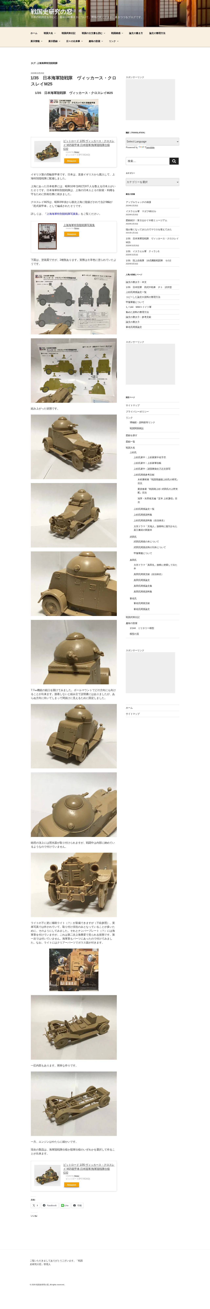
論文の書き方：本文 (136, 282)
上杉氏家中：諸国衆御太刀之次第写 (152, 468)
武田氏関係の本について (146, 541)
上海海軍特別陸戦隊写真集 (79, 225)
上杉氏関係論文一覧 (136, 292)
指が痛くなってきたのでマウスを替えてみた (149, 229)
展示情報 (35, 41)
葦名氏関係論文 (134, 327)
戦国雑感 (115, 33)
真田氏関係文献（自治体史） (149, 574)
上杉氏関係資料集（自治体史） (150, 520)
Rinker (76, 152)
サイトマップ (133, 405)
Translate (150, 147)
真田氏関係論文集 (143, 586)
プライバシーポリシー (137, 411)
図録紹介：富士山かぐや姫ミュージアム (146, 220)
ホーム (34, 33)
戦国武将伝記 (68, 33)
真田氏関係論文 (142, 580)
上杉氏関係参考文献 (144, 474)
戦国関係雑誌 (137, 428)
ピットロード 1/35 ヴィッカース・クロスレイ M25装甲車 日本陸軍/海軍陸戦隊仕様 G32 (88, 145)
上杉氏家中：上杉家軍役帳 (147, 463)
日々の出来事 (73, 41)
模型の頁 (134, 634)
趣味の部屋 (94, 41)
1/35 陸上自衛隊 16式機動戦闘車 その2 (148, 260)
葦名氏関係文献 (142, 603)
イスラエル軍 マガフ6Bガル (141, 211)
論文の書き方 (136, 33)
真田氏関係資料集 (143, 591)
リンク (112, 41)
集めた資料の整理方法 (137, 312)
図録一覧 (130, 441)
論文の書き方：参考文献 (138, 317)
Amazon (71, 160)
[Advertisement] (150, 99)
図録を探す (131, 435)
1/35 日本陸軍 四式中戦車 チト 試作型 (149, 287)
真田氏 (133, 560)
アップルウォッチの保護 (138, 202)
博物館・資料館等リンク (142, 422)
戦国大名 (48, 33)
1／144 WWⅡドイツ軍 (138, 307)
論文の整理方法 (157, 33)
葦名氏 (133, 598)
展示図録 (53, 41)
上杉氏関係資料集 (143, 514)
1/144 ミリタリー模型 (142, 628)
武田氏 (133, 537)
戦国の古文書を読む (92, 33)
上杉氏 (133, 452)
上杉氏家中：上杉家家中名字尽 (150, 457)
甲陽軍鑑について (135, 302)
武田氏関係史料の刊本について (150, 547)
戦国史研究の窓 (51, 11)
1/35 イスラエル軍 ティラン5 (142, 251)
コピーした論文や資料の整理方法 (143, 297)
